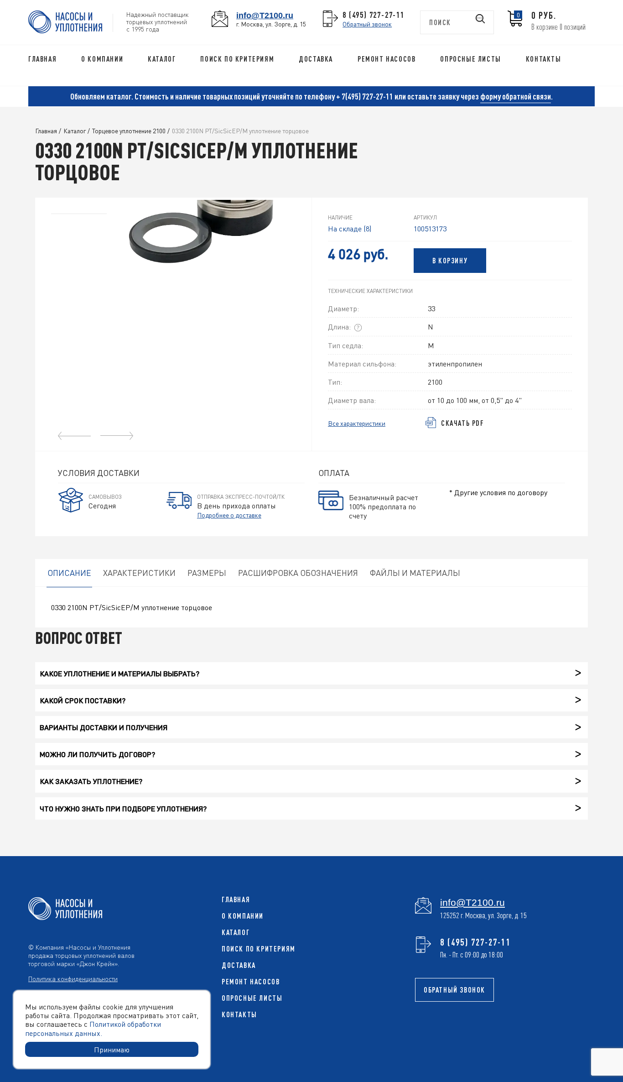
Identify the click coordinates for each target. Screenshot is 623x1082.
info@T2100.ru (264, 15)
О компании (102, 59)
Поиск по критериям (237, 59)
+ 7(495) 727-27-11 (364, 96)
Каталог (162, 59)
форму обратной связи (515, 96)
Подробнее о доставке (229, 515)
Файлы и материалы (415, 572)
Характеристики (139, 572)
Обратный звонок (367, 24)
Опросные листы (470, 59)
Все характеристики (356, 423)
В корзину (449, 260)
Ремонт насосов (386, 59)
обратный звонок (454, 990)
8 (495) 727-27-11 (374, 14)
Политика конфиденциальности (73, 978)
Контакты (543, 59)
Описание (69, 572)
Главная (42, 59)
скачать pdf (462, 423)
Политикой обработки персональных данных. (93, 1028)
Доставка (316, 59)
